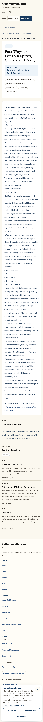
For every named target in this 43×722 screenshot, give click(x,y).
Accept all (12, 710)
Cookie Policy (7, 656)
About (4, 12)
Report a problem (10, 684)
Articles (14, 28)
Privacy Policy (7, 644)
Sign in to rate (10, 91)
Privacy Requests (8, 667)
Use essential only (31, 710)
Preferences (21, 716)
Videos (4, 589)
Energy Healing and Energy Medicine (18, 34)
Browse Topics (13, 18)
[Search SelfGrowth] (10, 12)
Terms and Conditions (10, 650)
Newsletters (6, 612)
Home (4, 28)
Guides (4, 577)
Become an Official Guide (11, 624)
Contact (5, 631)
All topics (5, 565)
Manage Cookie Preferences (14, 673)
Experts (5, 571)
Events (4, 618)
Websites (5, 606)
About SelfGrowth (9, 600)
